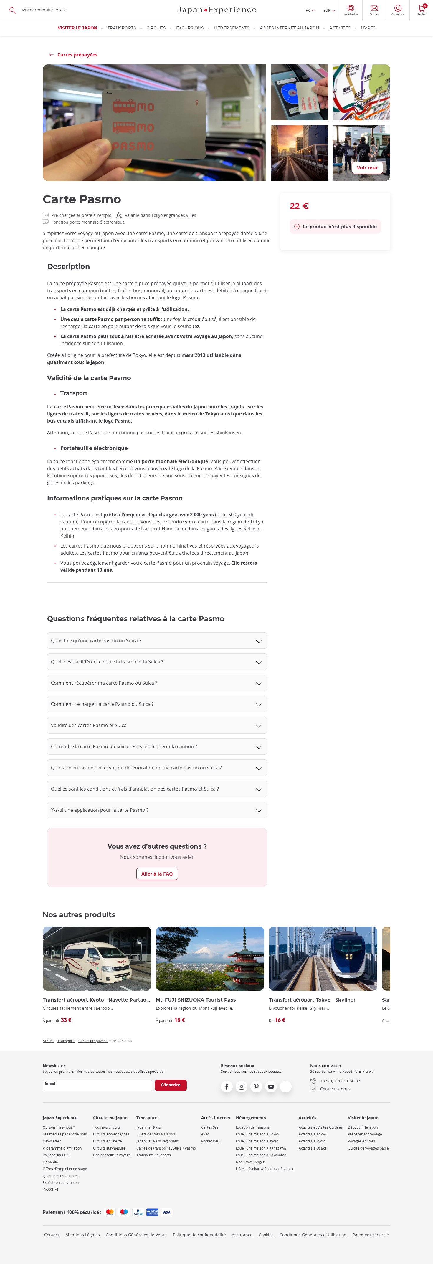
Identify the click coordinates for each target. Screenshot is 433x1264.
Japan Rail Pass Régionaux (157, 1141)
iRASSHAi (50, 1190)
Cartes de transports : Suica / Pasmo (166, 1148)
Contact (51, 1235)
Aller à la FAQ (157, 874)
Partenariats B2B (57, 1155)
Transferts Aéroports (153, 1155)
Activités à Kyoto (312, 1141)
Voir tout (367, 167)
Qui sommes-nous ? (59, 1127)
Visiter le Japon (77, 28)
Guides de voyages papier (369, 1148)
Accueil (48, 1040)
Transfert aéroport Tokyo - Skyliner (312, 1000)
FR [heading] (308, 10)
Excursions (190, 28)
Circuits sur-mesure (109, 1148)
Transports (122, 28)
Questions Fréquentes (61, 1176)
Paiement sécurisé (371, 1235)
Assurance (242, 1235)
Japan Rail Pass (148, 1127)
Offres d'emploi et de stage (65, 1169)
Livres (368, 28)
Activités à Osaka (313, 1148)
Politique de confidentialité (199, 1235)
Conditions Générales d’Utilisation (313, 1235)
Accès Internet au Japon (289, 28)
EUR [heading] (326, 10)
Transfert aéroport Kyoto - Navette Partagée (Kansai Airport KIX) (97, 1000)
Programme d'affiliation (62, 1148)
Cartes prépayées (93, 1040)
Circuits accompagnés (111, 1134)
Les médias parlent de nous (65, 1134)
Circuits (156, 28)
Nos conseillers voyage (112, 1155)
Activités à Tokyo (312, 1134)
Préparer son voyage (365, 1134)
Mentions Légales (82, 1235)
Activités (340, 28)
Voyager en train (361, 1141)
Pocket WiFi (210, 1141)
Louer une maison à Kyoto (257, 1141)
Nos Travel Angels (251, 1162)
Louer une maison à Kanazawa (261, 1148)
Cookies (266, 1235)
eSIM (205, 1134)
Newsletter (52, 1141)
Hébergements (231, 28)
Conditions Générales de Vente (136, 1235)
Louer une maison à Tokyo (257, 1134)
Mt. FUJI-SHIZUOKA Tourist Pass (196, 1000)
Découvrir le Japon (363, 1127)
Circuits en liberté (107, 1141)
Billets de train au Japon (155, 1134)
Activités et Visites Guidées (321, 1127)
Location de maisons (253, 1127)
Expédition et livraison (61, 1182)
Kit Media (50, 1162)
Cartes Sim (210, 1127)
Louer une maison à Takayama (261, 1155)
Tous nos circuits (106, 1127)
